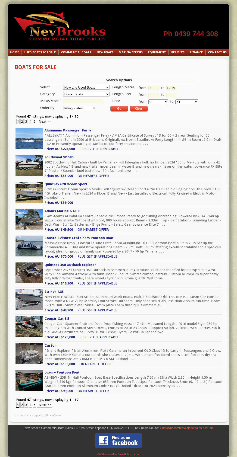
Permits (177, 52)
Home (14, 52)
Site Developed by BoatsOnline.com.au (118, 454)
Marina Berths (131, 52)
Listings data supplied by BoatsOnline (38, 415)
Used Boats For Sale (40, 52)
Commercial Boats (76, 52)
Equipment (157, 52)
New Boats (105, 52)
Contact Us (217, 52)
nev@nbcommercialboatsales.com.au (187, 428)
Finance (196, 52)
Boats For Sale (35, 67)
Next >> (45, 121)
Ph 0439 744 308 (190, 34)
